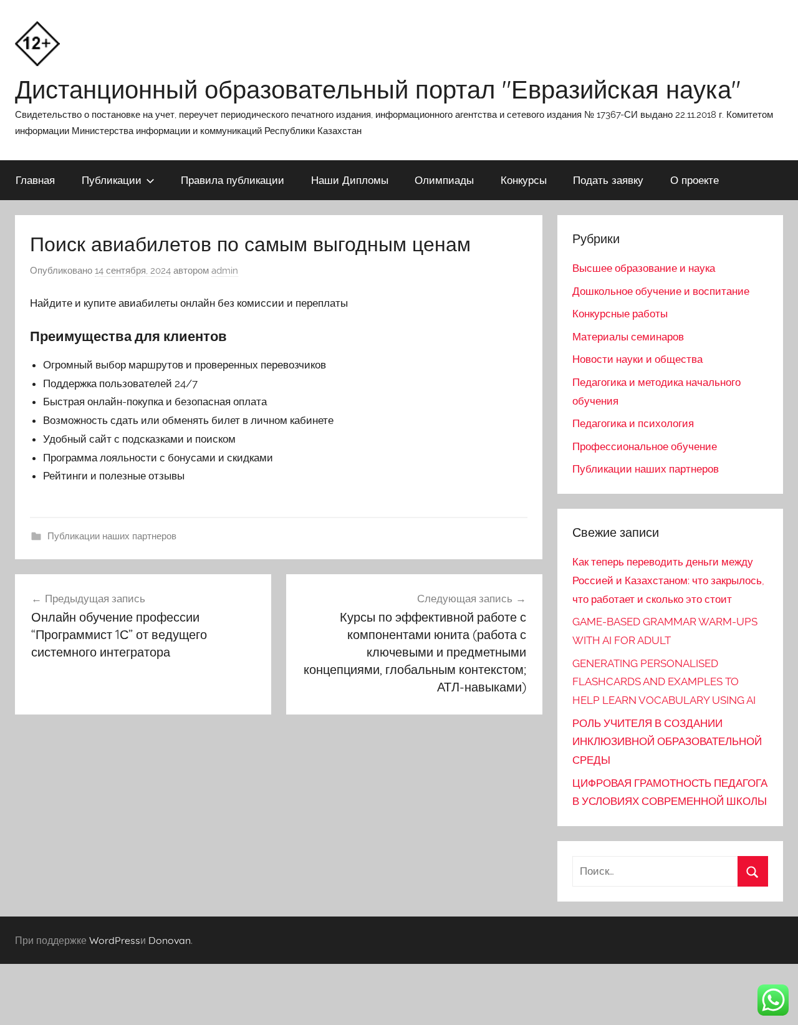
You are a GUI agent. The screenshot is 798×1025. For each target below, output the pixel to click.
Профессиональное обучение (644, 446)
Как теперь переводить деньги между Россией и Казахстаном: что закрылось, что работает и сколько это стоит (668, 580)
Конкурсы (524, 179)
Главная (35, 179)
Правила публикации (232, 179)
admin (224, 270)
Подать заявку (608, 179)
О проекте (694, 179)
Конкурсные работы (620, 313)
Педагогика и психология (633, 423)
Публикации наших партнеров (111, 536)
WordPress (114, 940)
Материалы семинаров (628, 336)
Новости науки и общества (637, 359)
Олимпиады (444, 179)
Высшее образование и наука (643, 268)
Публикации (112, 179)
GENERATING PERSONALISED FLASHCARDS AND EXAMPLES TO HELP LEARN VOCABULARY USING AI (664, 682)
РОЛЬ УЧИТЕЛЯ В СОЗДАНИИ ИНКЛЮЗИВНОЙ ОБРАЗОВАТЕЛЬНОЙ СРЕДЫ (667, 742)
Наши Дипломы (349, 179)
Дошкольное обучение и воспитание (660, 291)
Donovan (169, 940)
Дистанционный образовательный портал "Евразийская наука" (378, 89)
